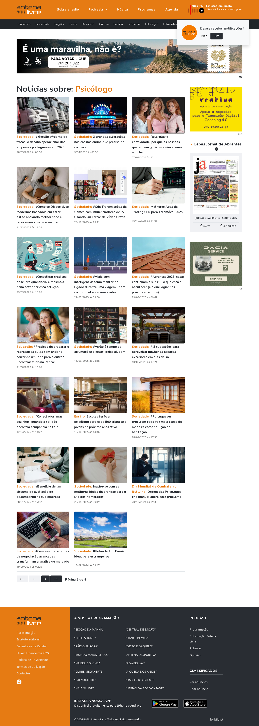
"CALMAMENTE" (85, 680)
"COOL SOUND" (85, 638)
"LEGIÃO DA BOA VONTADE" (144, 688)
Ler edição (229, 226)
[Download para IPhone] (195, 704)
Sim (216, 36)
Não (204, 36)
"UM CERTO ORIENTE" (140, 680)
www (206, 226)
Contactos (23, 673)
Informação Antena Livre (203, 638)
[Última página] (56, 579)
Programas (147, 9)
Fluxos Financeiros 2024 (33, 653)
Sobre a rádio (68, 9)
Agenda (171, 9)
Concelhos (24, 24)
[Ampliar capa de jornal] (216, 185)
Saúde (73, 24)
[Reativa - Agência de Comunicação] (216, 109)
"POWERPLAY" (135, 663)
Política (118, 24)
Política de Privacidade (32, 660)
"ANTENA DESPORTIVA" (141, 655)
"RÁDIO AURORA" (86, 646)
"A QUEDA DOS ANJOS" (141, 671)
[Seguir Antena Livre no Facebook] (19, 683)
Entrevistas (170, 24)
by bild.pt (216, 719)
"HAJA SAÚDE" (84, 688)
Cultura (104, 24)
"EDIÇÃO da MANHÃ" (89, 629)
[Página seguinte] (45, 579)
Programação (199, 629)
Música (122, 9)
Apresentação (26, 633)
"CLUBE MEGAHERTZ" (89, 671)
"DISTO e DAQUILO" (139, 646)
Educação (151, 24)
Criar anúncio (199, 689)
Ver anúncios (199, 682)
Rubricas (196, 648)
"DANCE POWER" (137, 638)
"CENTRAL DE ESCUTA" (140, 629)
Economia (134, 24)
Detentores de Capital (32, 646)
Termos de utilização (31, 667)
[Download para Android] (164, 704)
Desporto (88, 24)
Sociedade (42, 24)
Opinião (195, 655)
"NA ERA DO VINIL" (87, 663)
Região (59, 24)
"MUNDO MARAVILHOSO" (92, 655)
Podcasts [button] (97, 9)
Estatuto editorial (28, 639)
